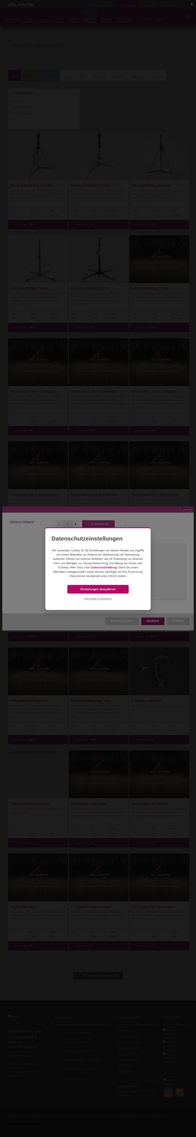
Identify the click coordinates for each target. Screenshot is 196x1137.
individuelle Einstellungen (98, 599)
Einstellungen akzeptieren (98, 589)
